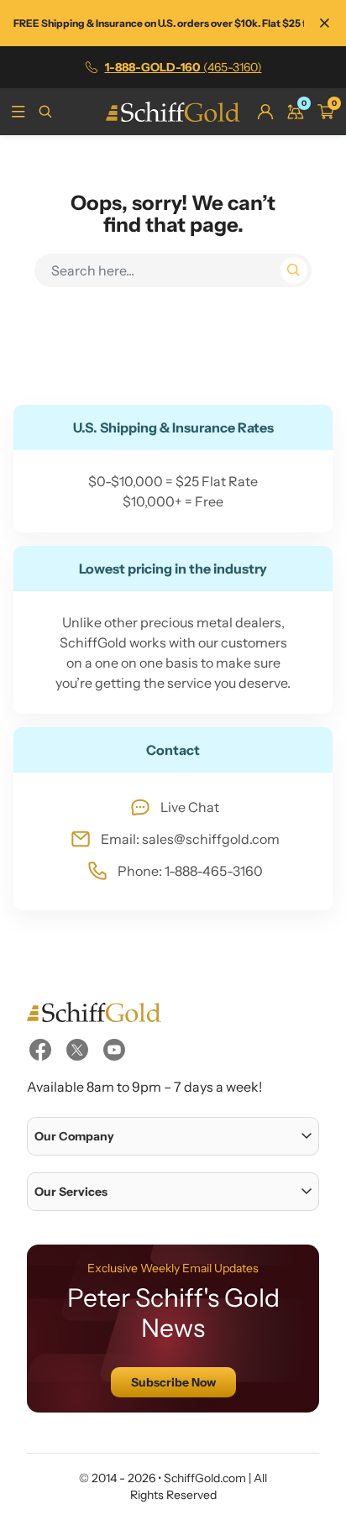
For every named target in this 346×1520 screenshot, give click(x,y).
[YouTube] (114, 1049)
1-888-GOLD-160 (183, 67)
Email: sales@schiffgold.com (190, 839)
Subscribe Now (173, 1382)
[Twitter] (77, 1049)
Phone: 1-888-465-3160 (190, 870)
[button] (173, 1136)
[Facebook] (40, 1049)
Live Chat (189, 807)
